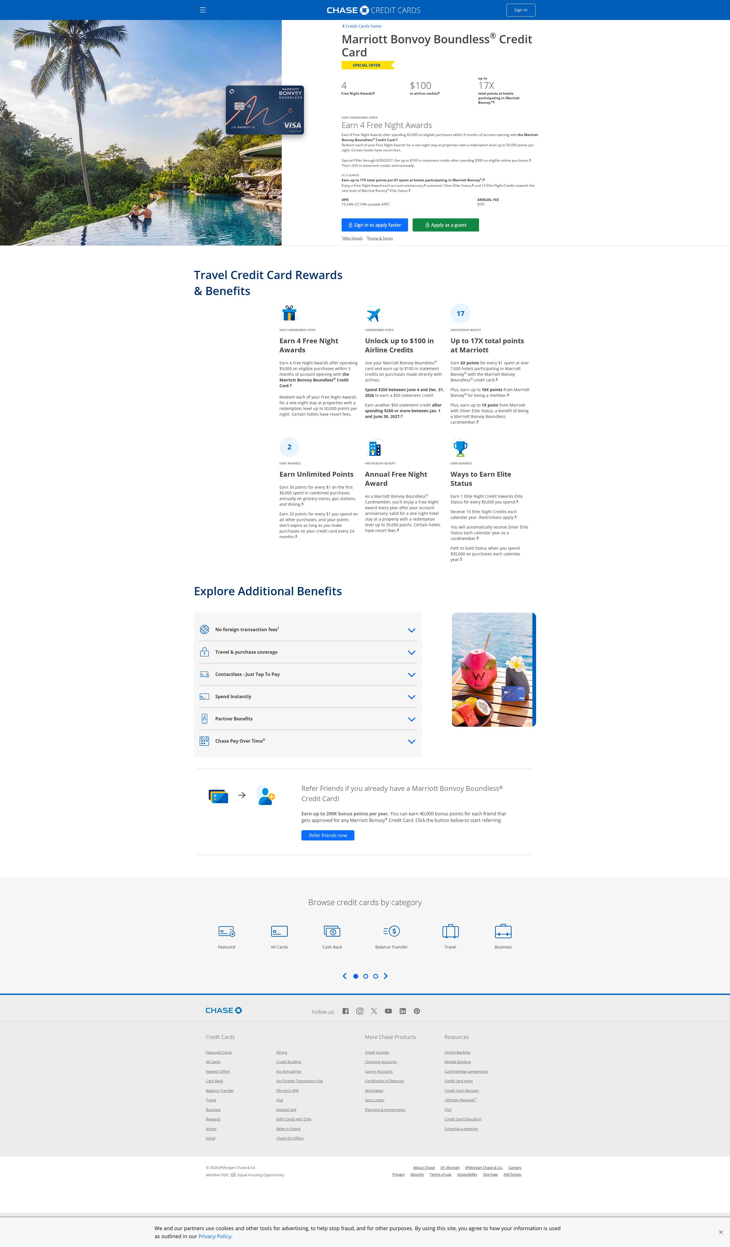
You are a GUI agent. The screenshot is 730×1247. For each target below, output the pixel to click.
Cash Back (332, 947)
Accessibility (467, 1174)
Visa (279, 1099)
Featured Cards (219, 1052)
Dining (281, 1052)
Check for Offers (290, 1138)
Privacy (398, 1174)
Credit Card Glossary (462, 1090)
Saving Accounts (379, 1071)
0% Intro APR (287, 1090)
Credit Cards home (364, 26)
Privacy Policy (214, 1236)
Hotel (210, 1138)
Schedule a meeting (461, 1128)
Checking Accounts (381, 1061)
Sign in (525, 10)
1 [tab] (356, 976)
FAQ (448, 1109)
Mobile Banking (458, 1061)
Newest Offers (218, 1071)
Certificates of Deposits (384, 1080)
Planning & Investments (385, 1109)
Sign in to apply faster (381, 226)
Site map (490, 1174)
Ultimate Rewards (460, 1099)
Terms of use (440, 1174)
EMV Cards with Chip (293, 1119)
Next (386, 976)
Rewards (213, 1119)
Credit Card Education (463, 1119)
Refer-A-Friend (288, 1128)
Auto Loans (374, 1099)
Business (504, 947)
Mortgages (374, 1090)
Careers (514, 1167)
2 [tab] (366, 976)
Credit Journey (377, 1052)
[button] (721, 1232)
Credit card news (459, 1080)
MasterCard (286, 1109)
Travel (453, 947)
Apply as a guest (455, 226)
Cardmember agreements (466, 1071)
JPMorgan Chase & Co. (484, 1167)
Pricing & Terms (380, 238)
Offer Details (352, 238)
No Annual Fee (288, 1071)
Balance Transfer (391, 947)
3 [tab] (376, 976)
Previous (344, 976)
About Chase (424, 1167)
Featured (227, 947)
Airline (211, 1128)
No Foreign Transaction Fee (299, 1080)
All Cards (280, 947)
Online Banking (457, 1052)
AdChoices (512, 1174)
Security (417, 1174)
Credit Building (288, 1061)
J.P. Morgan (450, 1167)
